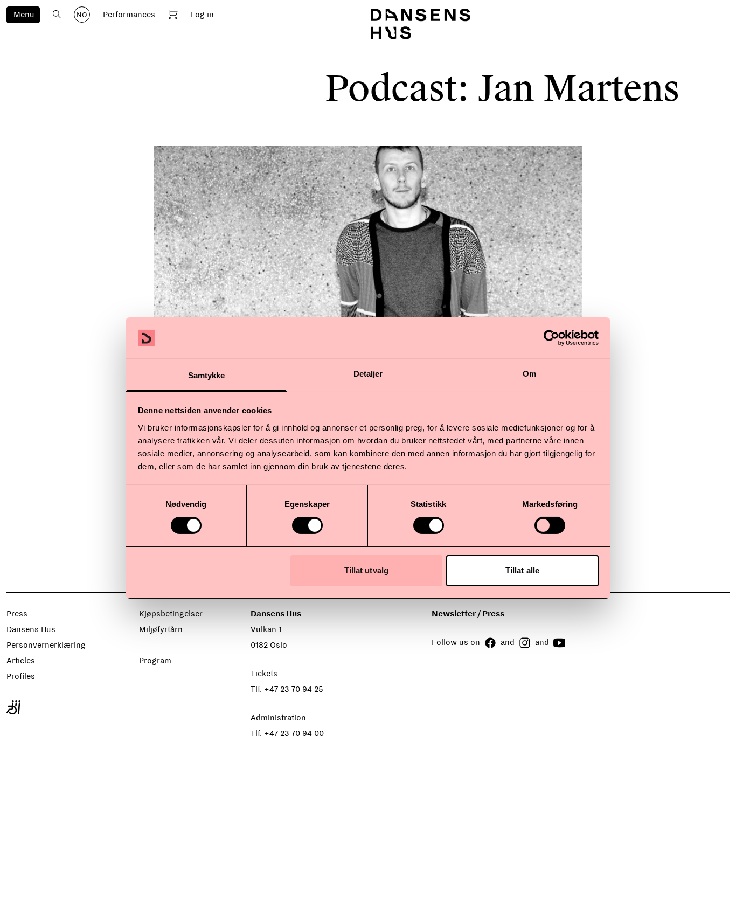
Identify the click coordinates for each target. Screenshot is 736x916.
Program (155, 660)
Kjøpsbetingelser (171, 613)
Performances (129, 14)
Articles (20, 660)
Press (16, 613)
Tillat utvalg (366, 570)
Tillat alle (522, 570)
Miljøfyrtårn (161, 629)
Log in (202, 14)
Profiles (20, 676)
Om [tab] (529, 373)
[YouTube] (559, 643)
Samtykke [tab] (206, 375)
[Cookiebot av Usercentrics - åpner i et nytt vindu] (551, 338)
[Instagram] (525, 643)
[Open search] (57, 14)
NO (82, 15)
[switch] (307, 525)
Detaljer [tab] (368, 373)
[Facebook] (490, 643)
